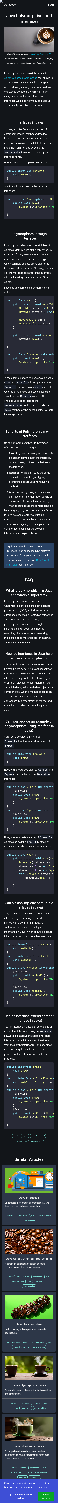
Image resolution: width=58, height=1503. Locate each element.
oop (29, 1281)
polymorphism (21, 1142)
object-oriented (38, 1136)
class (11, 1277)
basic (13, 1403)
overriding (26, 1408)
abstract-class (13, 1342)
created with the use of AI (39, 54)
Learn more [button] (42, 1487)
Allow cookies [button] (46, 1496)
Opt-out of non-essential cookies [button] (20, 1496)
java (26, 1136)
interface (17, 1136)
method (15, 1408)
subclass (22, 1477)
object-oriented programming (20, 77)
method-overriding (21, 1347)
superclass (34, 1477)
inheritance (37, 1277)
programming (37, 1142)
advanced (11, 1216)
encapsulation (23, 1277)
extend (23, 1468)
